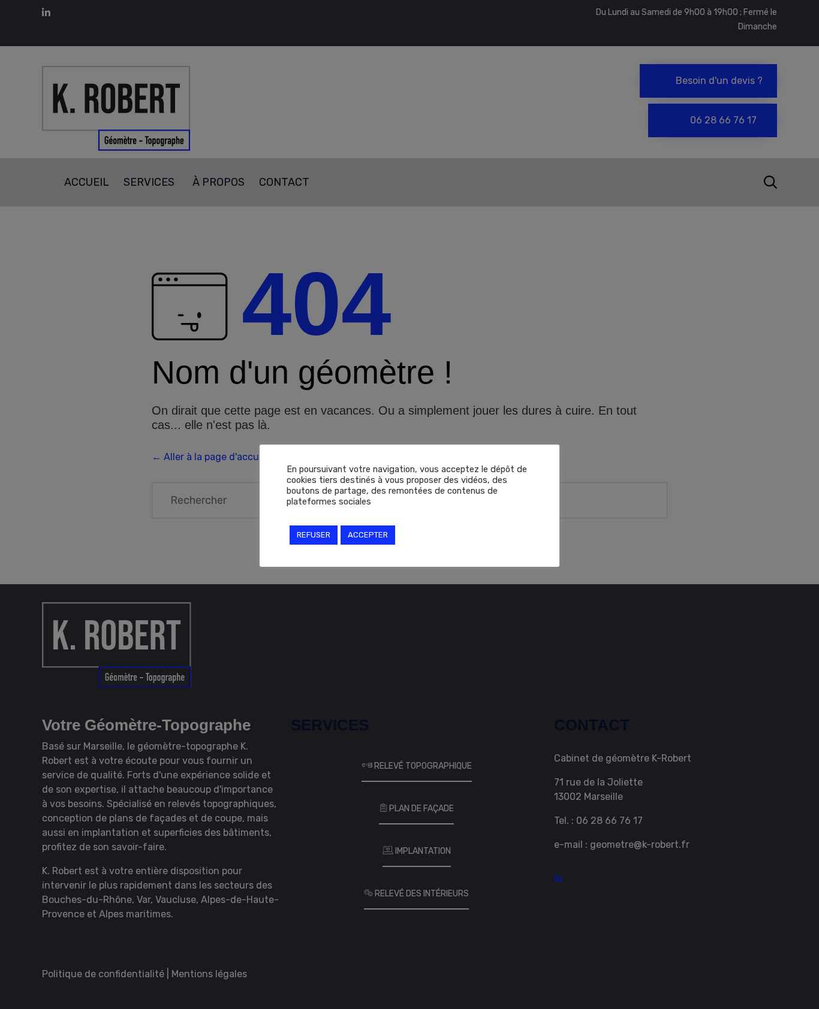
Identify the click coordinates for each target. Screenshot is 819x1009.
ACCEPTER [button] (368, 534)
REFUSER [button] (313, 534)
